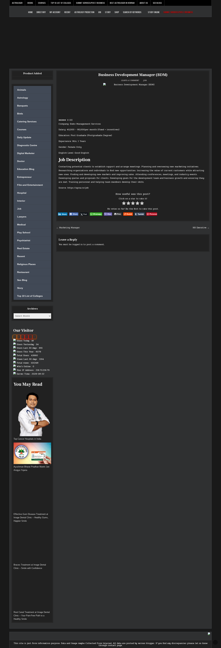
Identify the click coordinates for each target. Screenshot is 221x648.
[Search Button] (209, 3)
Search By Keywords (132, 12)
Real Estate (23, 248)
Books (30, 2)
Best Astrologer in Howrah (122, 2)
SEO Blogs (157, 2)
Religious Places (26, 264)
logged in (77, 244)
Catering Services (27, 121)
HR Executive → (201, 227)
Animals (21, 90)
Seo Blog (22, 280)
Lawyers (21, 216)
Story (108, 12)
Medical (21, 224)
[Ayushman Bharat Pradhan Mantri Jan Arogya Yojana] (32, 454)
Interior (21, 200)
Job (99, 12)
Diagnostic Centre (27, 145)
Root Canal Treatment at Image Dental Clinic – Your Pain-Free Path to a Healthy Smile (32, 615)
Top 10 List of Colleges (61, 2)
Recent (67, 12)
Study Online (154, 12)
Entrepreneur (24, 177)
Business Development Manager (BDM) (132, 74)
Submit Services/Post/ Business (90, 2)
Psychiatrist (23, 240)
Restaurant (23, 272)
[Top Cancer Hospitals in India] (32, 413)
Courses (42, 2)
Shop (117, 12)
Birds (20, 113)
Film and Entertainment (30, 185)
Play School (23, 232)
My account (55, 12)
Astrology (22, 97)
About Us (144, 2)
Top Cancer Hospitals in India (27, 439)
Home (30, 12)
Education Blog (25, 169)
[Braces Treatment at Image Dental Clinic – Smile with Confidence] (32, 544)
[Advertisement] (110, 41)
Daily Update (24, 137)
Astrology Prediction (84, 12)
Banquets (22, 105)
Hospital (21, 193)
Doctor (21, 161)
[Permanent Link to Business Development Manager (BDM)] (133, 99)
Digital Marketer (25, 153)
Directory (41, 12)
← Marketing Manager (68, 227)
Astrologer (17, 2)
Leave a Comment (130, 80)
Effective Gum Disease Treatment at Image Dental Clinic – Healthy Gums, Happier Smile (31, 517)
